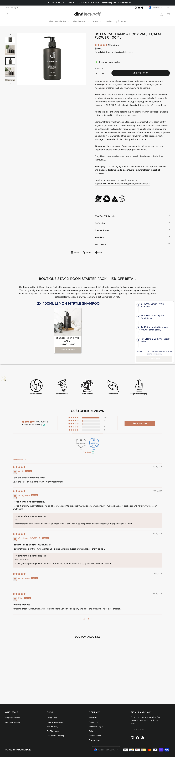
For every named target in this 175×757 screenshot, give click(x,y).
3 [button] (88, 618)
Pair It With (100, 244)
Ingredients (100, 237)
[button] (101, 45)
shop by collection (58, 21)
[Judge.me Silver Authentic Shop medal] (81, 443)
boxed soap (52, 718)
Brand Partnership (12, 722)
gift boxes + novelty (55, 735)
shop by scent (80, 21)
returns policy (95, 735)
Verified (87, 452)
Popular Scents (102, 230)
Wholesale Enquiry (12, 718)
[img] (19, 467)
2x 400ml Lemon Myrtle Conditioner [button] (152, 316)
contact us (93, 722)
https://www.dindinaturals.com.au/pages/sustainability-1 (122, 183)
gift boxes (121, 21)
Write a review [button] (140, 423)
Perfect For (100, 223)
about (96, 21)
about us (93, 718)
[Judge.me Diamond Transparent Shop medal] (94, 443)
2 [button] (84, 618)
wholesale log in (96, 726)
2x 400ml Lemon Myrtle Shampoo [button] (152, 305)
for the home (53, 731)
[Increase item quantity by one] (103, 73)
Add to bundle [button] (68, 349)
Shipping (109, 52)
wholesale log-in (11, 7)
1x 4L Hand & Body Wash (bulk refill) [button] (155, 340)
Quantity (101, 68)
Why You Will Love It (105, 216)
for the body (52, 726)
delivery (92, 731)
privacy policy (94, 740)
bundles (108, 21)
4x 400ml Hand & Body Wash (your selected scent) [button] (155, 328)
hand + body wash (55, 722)
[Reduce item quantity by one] (97, 73)
